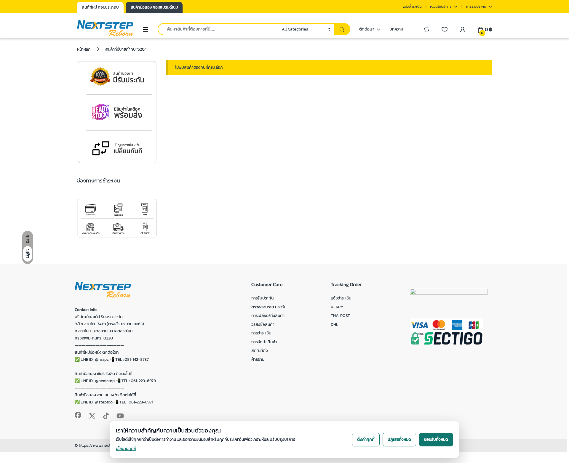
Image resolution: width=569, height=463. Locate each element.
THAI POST (340, 316)
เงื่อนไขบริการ (440, 6)
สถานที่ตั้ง (259, 350)
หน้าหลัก (84, 49)
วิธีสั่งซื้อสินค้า (262, 324)
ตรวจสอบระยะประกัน (268, 307)
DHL (334, 324)
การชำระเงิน (261, 333)
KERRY (337, 307)
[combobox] (218, 29)
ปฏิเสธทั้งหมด (399, 439)
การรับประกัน (476, 6)
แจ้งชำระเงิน (412, 6)
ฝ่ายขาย (257, 359)
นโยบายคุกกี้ (126, 449)
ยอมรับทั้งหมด (436, 439)
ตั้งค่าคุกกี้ (366, 439)
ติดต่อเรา (366, 29)
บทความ (396, 29)
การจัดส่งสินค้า (264, 342)
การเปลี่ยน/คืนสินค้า (267, 316)
